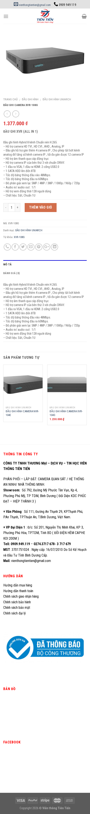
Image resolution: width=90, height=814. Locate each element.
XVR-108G (19, 237)
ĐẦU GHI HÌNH (30, 99)
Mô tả (7, 264)
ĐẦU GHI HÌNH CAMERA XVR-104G (66, 413)
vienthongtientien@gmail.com (34, 5)
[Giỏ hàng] (84, 16)
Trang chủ (10, 99)
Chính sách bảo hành (17, 602)
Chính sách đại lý (15, 613)
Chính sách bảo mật (16, 607)
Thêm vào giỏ (40, 207)
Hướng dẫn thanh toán (18, 591)
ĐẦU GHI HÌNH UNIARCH (57, 99)
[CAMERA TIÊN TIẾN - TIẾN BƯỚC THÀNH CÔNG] (45, 16)
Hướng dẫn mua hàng (17, 585)
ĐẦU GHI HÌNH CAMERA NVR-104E (22, 413)
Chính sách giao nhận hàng (21, 596)
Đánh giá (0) (11, 273)
